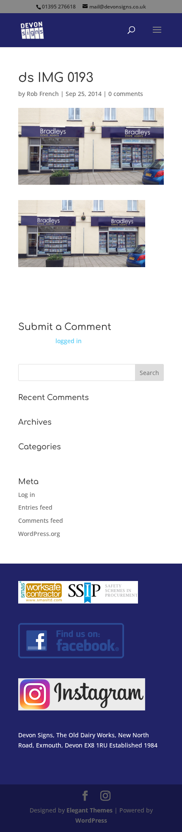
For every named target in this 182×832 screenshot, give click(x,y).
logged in (68, 341)
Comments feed (40, 520)
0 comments (125, 94)
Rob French (43, 94)
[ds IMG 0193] (81, 262)
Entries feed (35, 507)
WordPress (91, 820)
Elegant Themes (89, 810)
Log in (26, 495)
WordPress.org (39, 534)
